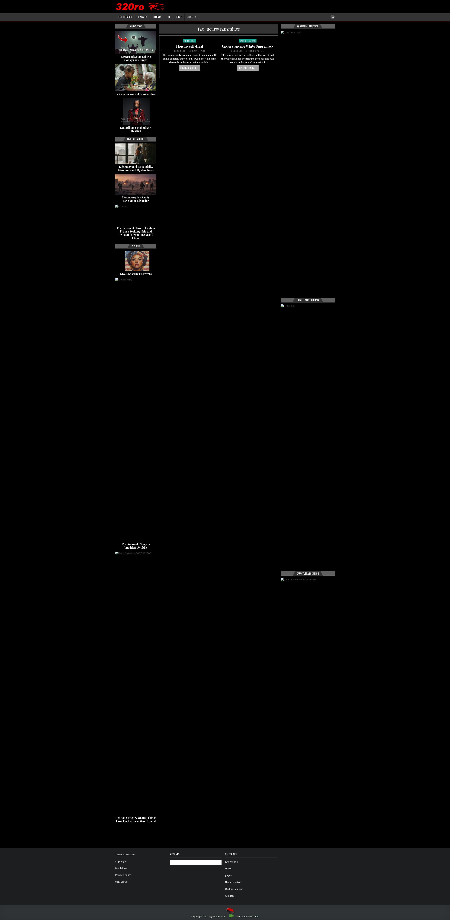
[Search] (332, 17)
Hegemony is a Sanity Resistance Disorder (136, 198)
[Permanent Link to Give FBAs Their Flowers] (135, 261)
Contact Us (121, 881)
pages (228, 875)
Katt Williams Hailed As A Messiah (136, 129)
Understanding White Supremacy (248, 46)
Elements (157, 17)
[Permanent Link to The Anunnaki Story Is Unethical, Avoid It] (135, 409)
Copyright (121, 861)
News (228, 868)
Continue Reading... (189, 68)
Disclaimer (121, 868)
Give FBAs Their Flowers (136, 274)
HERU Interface (125, 17)
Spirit (179, 17)
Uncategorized (233, 882)
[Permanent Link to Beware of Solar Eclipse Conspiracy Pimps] (135, 42)
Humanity (142, 17)
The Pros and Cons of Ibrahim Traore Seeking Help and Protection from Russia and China (136, 233)
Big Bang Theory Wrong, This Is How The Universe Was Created (135, 819)
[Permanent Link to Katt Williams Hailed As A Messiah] (135, 111)
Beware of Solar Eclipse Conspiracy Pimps (136, 58)
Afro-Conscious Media (247, 916)
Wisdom (229, 896)
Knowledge (189, 40)
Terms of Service (125, 854)
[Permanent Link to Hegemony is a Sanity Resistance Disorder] (135, 184)
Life (168, 17)
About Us (191, 17)
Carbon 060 (179, 51)
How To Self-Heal (189, 46)
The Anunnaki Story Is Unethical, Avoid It (136, 545)
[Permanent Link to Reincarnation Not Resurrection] (135, 77)
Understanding (248, 40)
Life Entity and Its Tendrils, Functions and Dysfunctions (135, 168)
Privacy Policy (123, 875)
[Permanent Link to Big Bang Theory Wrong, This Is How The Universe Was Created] (135, 683)
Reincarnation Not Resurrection (135, 94)
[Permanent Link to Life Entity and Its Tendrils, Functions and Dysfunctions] (135, 153)
